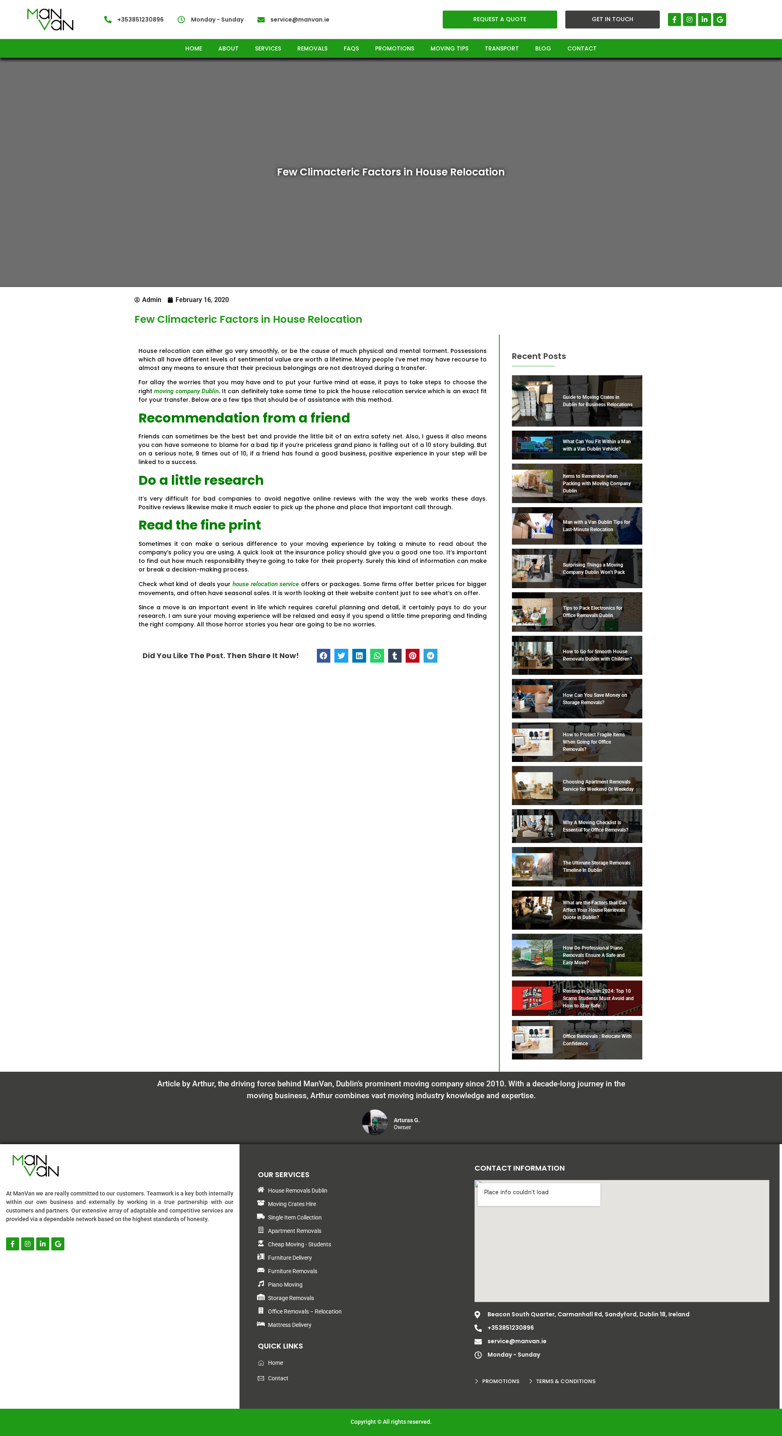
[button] (324, 656)
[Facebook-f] (674, 19)
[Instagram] (689, 19)
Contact (582, 48)
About (228, 48)
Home (193, 48)
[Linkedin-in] (704, 19)
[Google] (719, 19)
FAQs (351, 48)
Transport (502, 48)
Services (268, 48)
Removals (312, 48)
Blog (543, 48)
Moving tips (449, 48)
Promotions (394, 48)
